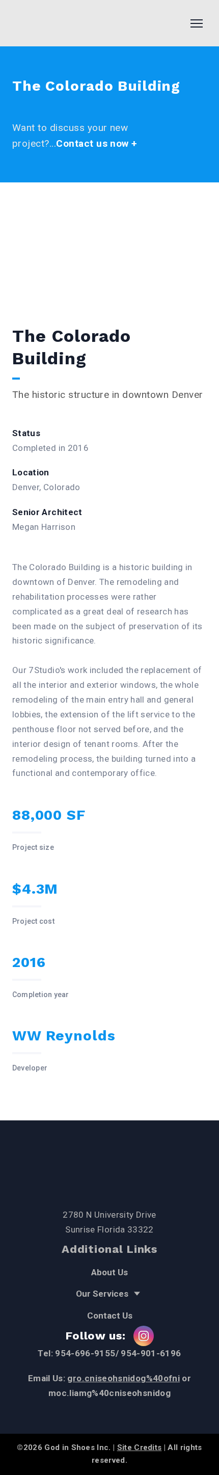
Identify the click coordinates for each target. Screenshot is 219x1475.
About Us (109, 1272)
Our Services (102, 1294)
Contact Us (109, 1315)
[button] (143, 1336)
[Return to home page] (48, 23)
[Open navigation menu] (196, 23)
